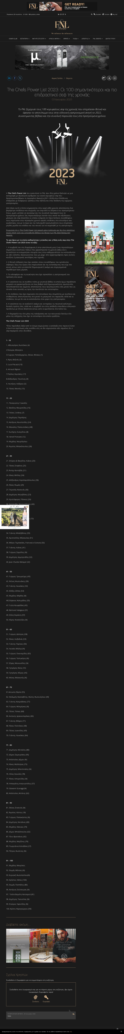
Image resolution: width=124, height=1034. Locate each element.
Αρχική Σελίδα (57, 78)
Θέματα (69, 78)
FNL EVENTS (97, 38)
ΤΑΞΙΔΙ (75, 38)
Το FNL (76, 1029)
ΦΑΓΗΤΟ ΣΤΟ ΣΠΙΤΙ (38, 38)
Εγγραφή (98, 14)
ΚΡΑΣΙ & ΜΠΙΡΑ (54, 38)
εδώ (71, 1031)
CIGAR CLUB (13, 38)
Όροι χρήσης (96, 1029)
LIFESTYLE (85, 38)
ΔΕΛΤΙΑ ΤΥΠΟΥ (110, 38)
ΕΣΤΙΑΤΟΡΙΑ (24, 38)
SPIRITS (66, 38)
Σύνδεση (106, 14)
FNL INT (114, 14)
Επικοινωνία (70, 1029)
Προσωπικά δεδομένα (106, 1029)
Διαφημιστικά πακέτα (85, 1029)
